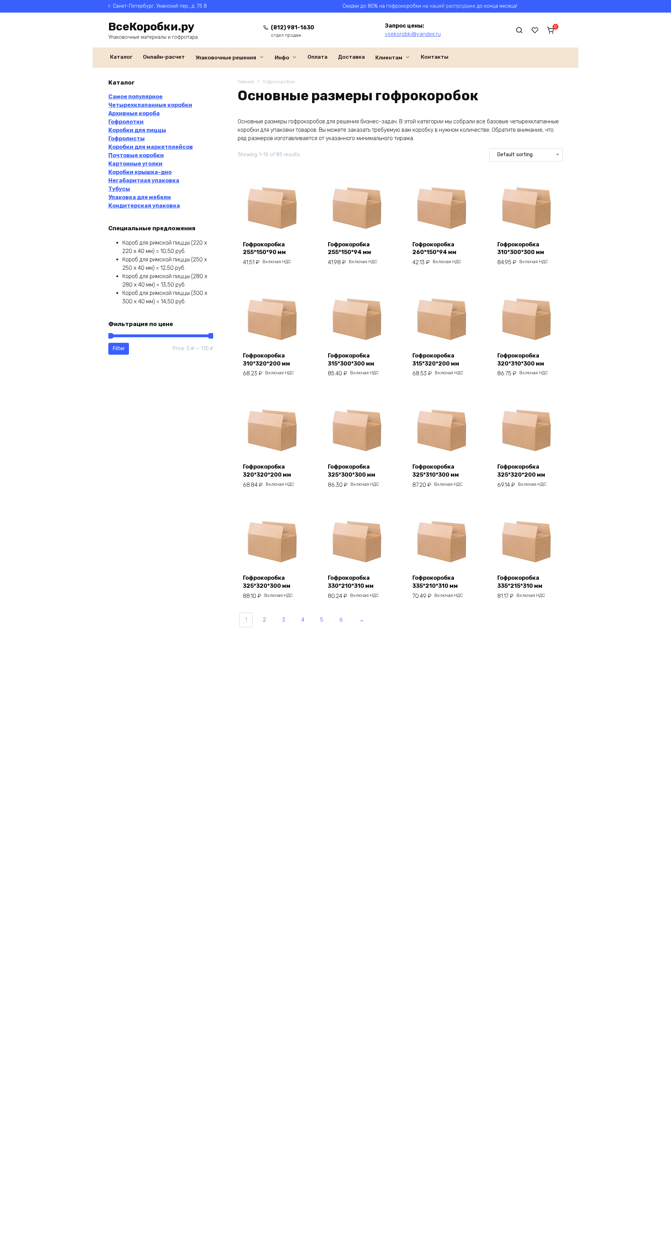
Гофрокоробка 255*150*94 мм (349, 248)
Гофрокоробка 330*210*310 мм (351, 581)
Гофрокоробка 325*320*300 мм (266, 581)
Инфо (282, 58)
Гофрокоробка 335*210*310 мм (435, 581)
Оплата (317, 57)
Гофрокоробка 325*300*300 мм (351, 470)
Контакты (434, 57)
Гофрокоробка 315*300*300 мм (351, 359)
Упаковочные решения (225, 58)
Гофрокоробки (279, 81)
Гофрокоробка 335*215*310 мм (519, 581)
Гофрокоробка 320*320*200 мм (267, 470)
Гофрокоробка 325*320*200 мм (521, 470)
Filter (119, 349)
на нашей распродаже (449, 6)
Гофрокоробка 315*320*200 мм (435, 359)
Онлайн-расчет (164, 57)
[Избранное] (535, 30)
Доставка (351, 57)
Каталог (121, 57)
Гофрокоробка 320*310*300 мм (520, 359)
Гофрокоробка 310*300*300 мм (520, 248)
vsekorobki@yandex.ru (413, 34)
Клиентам (388, 58)
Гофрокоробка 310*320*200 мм (266, 359)
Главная (246, 81)
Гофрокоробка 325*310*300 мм (435, 470)
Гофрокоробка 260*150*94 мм (434, 248)
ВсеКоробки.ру (151, 26)
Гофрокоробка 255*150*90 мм (264, 248)
